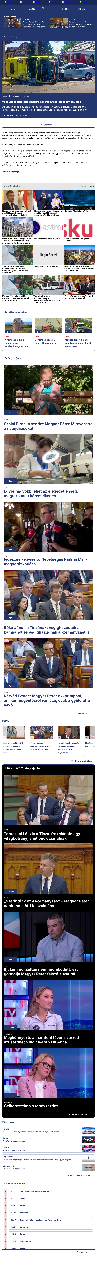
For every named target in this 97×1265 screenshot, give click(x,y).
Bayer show (8, 1156)
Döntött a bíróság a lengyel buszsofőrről (46, 341)
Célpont (6, 1138)
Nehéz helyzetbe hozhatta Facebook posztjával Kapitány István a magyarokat (68, 748)
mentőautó (15, 96)
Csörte (6, 1147)
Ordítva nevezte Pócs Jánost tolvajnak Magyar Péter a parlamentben (40, 746)
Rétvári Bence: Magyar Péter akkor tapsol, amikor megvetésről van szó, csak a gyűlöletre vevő (34, 25)
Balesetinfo (13, 171)
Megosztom (46, 125)
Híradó (7, 336)
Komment (24, 1227)
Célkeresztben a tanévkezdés (31, 1106)
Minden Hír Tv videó (78, 1114)
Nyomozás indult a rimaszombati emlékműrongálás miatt (17, 343)
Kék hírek (14, 37)
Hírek (37, 336)
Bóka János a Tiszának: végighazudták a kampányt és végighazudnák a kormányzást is (47, 630)
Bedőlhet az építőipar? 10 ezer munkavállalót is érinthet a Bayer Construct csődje (13, 748)
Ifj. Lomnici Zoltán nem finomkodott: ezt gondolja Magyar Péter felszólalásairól (41, 971)
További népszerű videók (81, 761)
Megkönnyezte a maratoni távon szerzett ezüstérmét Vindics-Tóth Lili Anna (41, 1039)
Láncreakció (8, 1166)
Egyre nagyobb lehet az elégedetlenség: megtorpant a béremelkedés (41, 493)
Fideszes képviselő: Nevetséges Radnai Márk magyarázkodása (46, 561)
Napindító (8, 1034)
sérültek (27, 96)
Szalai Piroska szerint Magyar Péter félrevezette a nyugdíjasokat (48, 426)
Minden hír (82, 713)
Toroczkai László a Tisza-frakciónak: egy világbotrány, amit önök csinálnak (81, 24)
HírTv (4, 37)
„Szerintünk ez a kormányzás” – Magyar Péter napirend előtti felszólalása (46, 903)
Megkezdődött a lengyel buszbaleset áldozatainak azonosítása (78, 343)
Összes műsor (83, 1252)
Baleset (5, 96)
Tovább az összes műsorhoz (79, 1175)
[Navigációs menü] (4, 9)
